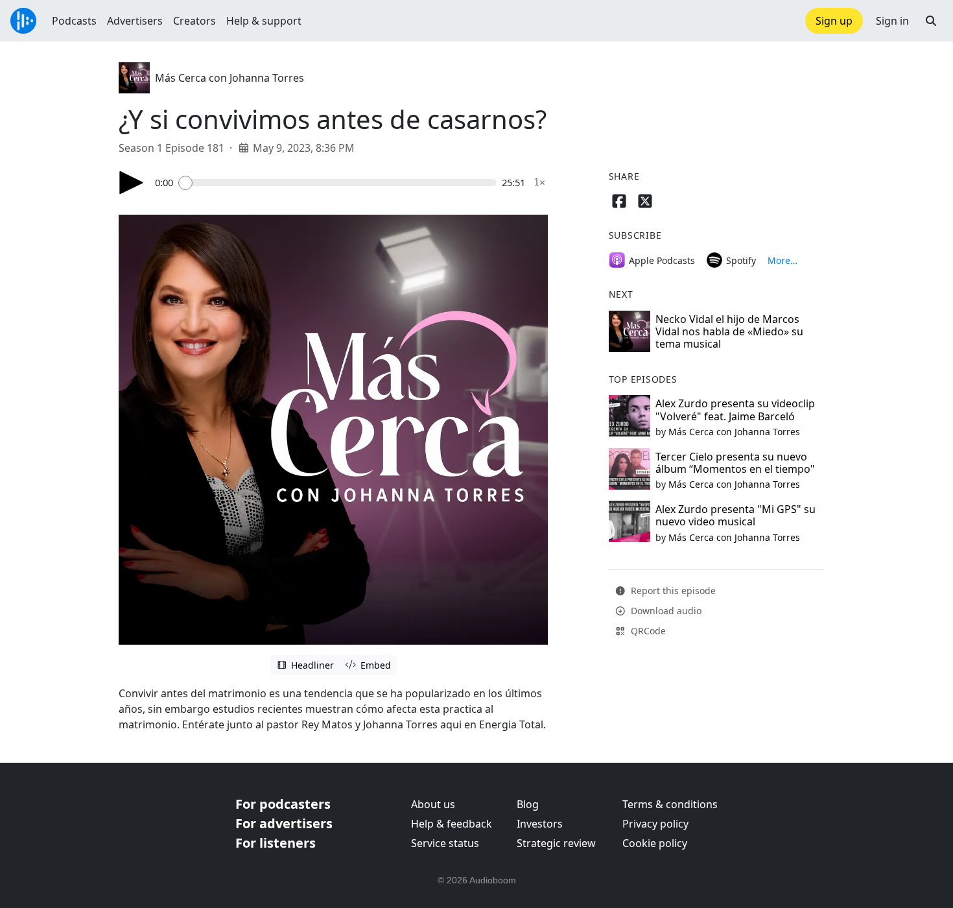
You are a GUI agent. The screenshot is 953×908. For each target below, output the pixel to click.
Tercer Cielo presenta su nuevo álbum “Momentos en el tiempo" (735, 462)
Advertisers (135, 21)
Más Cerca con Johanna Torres (229, 78)
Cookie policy (654, 843)
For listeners (275, 843)
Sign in (892, 21)
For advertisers (284, 823)
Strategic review (556, 843)
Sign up (834, 21)
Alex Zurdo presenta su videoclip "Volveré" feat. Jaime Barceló (735, 409)
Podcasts (74, 21)
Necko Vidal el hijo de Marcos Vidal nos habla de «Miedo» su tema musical (729, 331)
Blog (528, 804)
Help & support (263, 21)
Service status (445, 843)
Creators (194, 21)
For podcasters (283, 804)
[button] (931, 21)
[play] (132, 182)
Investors (540, 824)
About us (433, 804)
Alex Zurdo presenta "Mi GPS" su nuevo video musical (735, 515)
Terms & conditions (670, 804)
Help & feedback (451, 824)
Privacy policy (655, 824)
